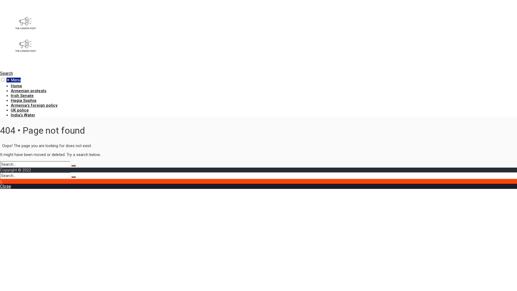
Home (16, 86)
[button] (3, 79)
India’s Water (23, 115)
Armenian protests (28, 90)
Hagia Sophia (23, 100)
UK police (20, 110)
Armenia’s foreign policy (34, 105)
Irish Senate (22, 95)
